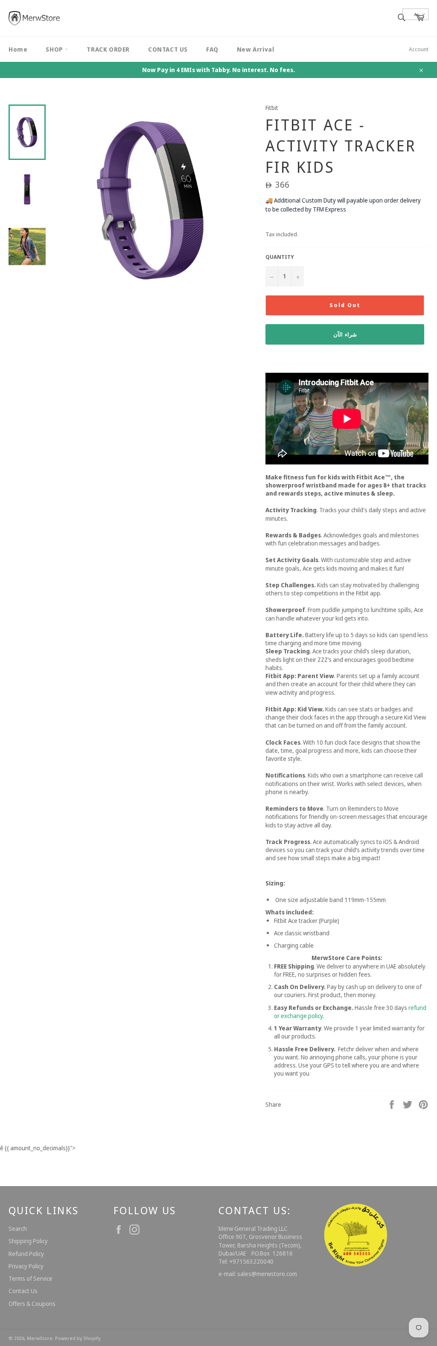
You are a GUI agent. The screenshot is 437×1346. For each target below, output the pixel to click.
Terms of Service (30, 1278)
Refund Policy (26, 1254)
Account (418, 49)
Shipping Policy (28, 1241)
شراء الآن (345, 334)
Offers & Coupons (32, 1304)
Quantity (279, 257)
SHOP (55, 49)
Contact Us (23, 1291)
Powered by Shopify (77, 1338)
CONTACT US (168, 49)
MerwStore (39, 1338)
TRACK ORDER (108, 49)
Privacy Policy (26, 1266)
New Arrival (255, 49)
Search (18, 1228)
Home (18, 49)
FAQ (212, 49)
